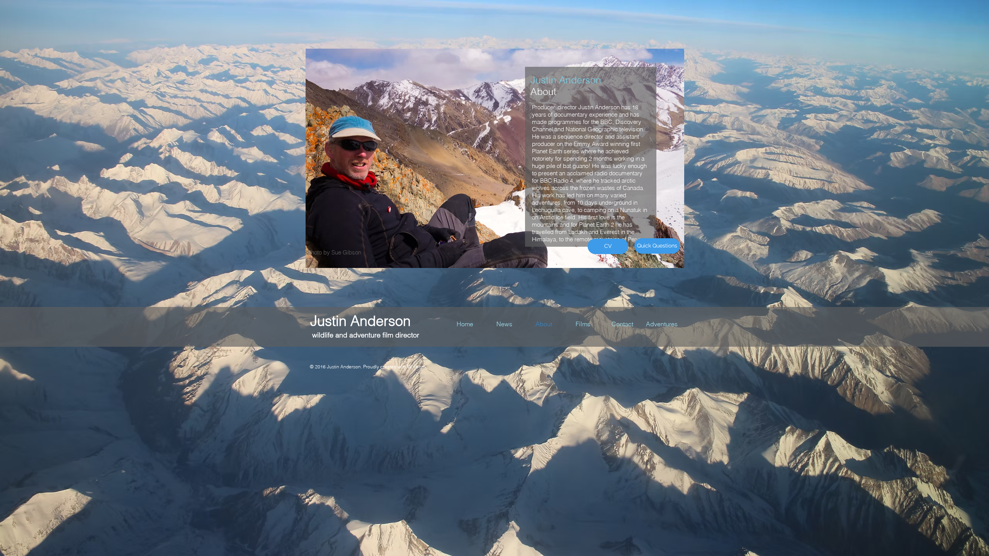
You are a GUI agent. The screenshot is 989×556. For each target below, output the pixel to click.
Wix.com (416, 367)
